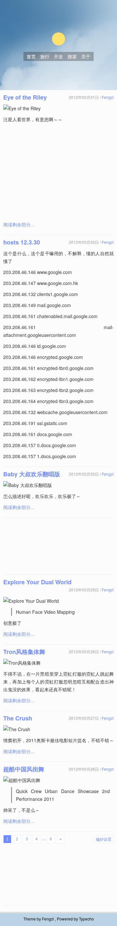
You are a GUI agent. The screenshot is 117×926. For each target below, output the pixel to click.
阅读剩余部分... (18, 224)
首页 (31, 56)
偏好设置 (103, 839)
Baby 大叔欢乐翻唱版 (31, 474)
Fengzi (108, 97)
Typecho (86, 918)
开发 (58, 56)
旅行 (44, 56)
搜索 (72, 56)
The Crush (17, 718)
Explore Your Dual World (37, 582)
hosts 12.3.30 (21, 242)
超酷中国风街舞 (23, 769)
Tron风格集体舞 (24, 651)
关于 (85, 56)
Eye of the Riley (25, 97)
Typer (58, 38)
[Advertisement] (58, 171)
